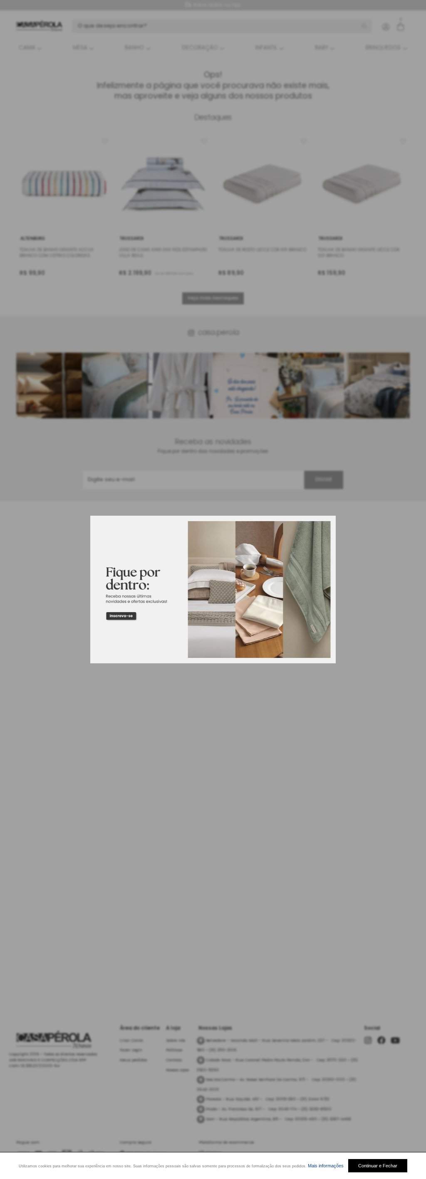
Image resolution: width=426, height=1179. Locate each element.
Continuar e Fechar (377, 1165)
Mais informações (326, 1165)
